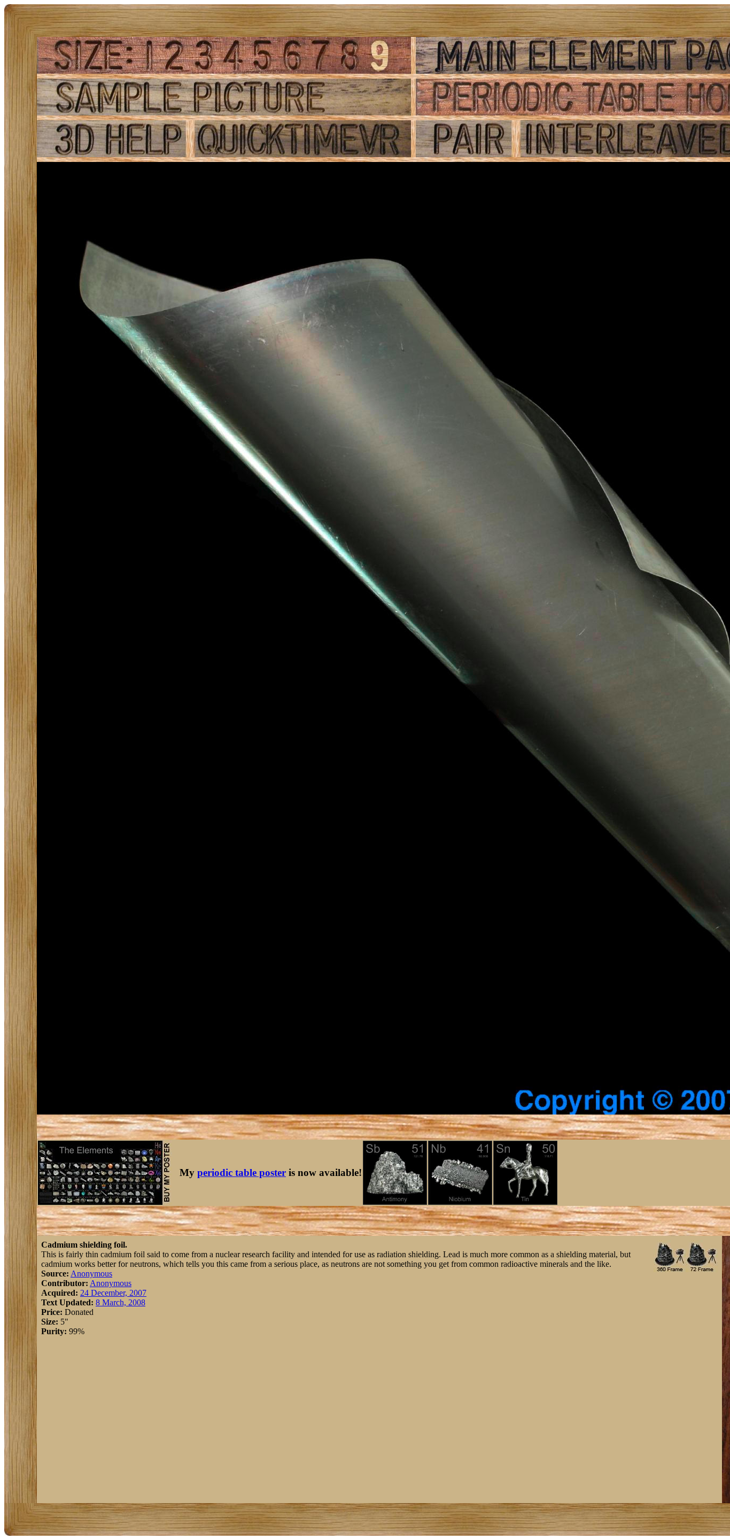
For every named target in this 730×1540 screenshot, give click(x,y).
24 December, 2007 (113, 1292)
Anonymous (91, 1273)
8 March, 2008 (120, 1302)
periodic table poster (241, 1172)
